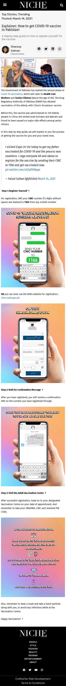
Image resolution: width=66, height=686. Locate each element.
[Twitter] (30, 669)
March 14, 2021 (46, 179)
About (33, 662)
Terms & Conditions (33, 683)
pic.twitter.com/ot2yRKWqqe (22, 170)
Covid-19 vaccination (12, 94)
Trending (24, 14)
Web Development (40, 678)
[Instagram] (42, 669)
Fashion (33, 648)
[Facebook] (24, 669)
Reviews (33, 655)
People (33, 642)
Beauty (33, 652)
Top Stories (9, 14)
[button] (5, 4)
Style (33, 645)
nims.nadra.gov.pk (10, 297)
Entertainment (33, 659)
